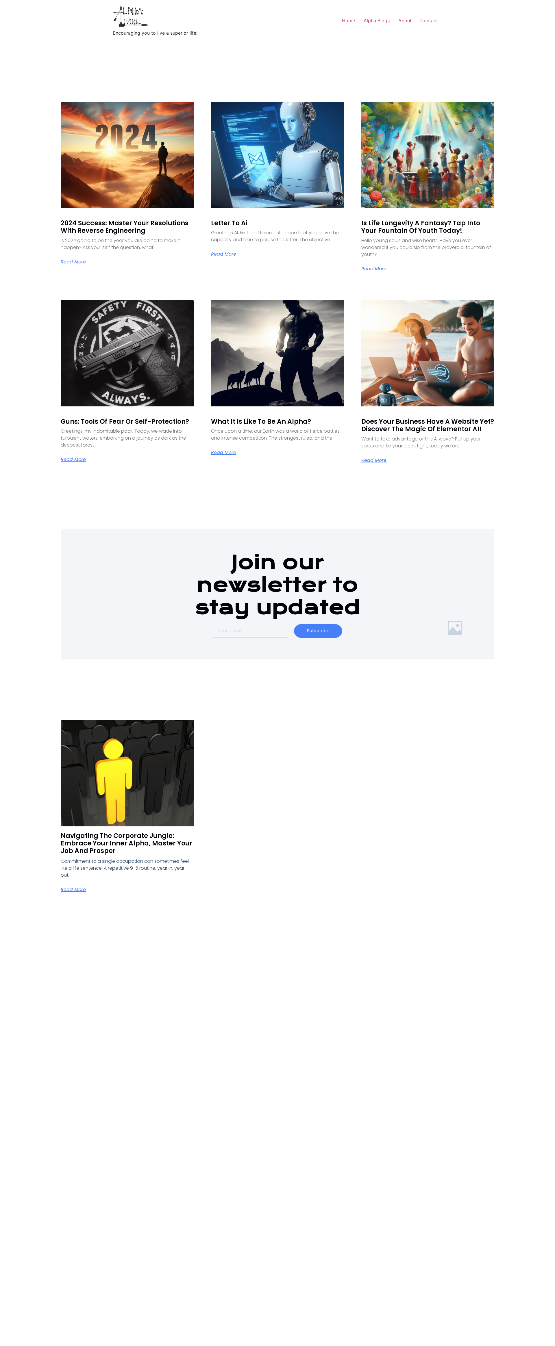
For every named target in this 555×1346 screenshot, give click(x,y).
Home (348, 20)
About (405, 20)
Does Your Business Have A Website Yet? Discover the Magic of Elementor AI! (427, 425)
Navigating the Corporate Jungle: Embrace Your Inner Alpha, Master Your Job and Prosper (127, 843)
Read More (73, 262)
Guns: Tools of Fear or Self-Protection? (125, 421)
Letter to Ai (229, 223)
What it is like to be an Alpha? (261, 421)
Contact (429, 20)
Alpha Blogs (377, 20)
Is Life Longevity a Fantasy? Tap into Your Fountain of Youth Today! (420, 227)
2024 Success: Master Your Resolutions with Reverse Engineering (124, 227)
